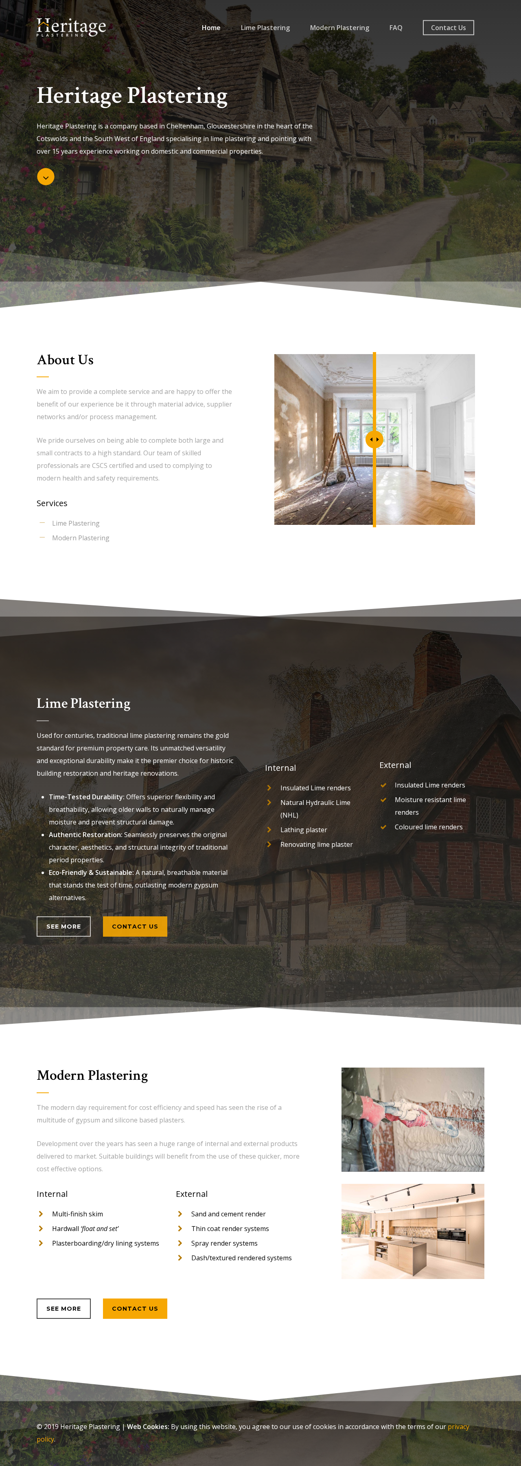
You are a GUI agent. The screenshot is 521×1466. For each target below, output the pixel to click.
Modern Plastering (339, 27)
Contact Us (448, 27)
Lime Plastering (265, 27)
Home (211, 27)
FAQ (396, 27)
